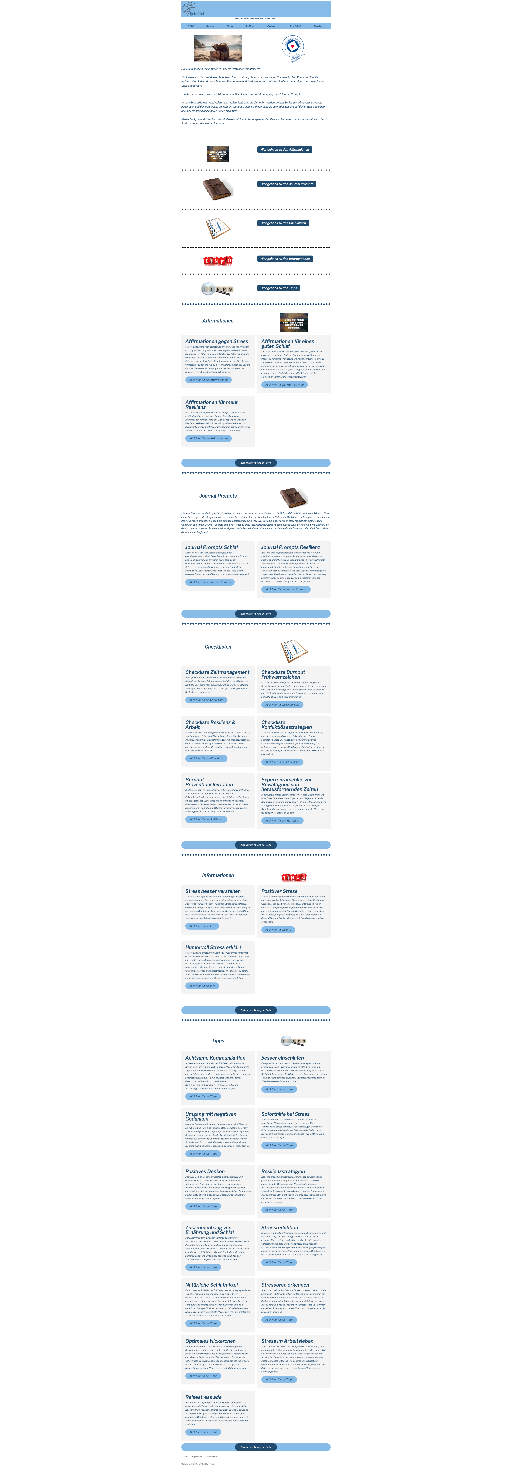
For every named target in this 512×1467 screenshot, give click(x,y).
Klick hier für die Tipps (203, 1096)
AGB (185, 1456)
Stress (230, 26)
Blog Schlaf (295, 26)
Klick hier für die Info (202, 926)
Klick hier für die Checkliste (206, 699)
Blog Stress (319, 26)
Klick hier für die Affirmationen (208, 379)
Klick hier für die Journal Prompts (210, 582)
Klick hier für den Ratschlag (282, 820)
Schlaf (191, 26)
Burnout (210, 26)
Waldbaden (272, 26)
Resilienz (250, 26)
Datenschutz (212, 1456)
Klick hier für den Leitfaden (206, 819)
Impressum (197, 1456)
